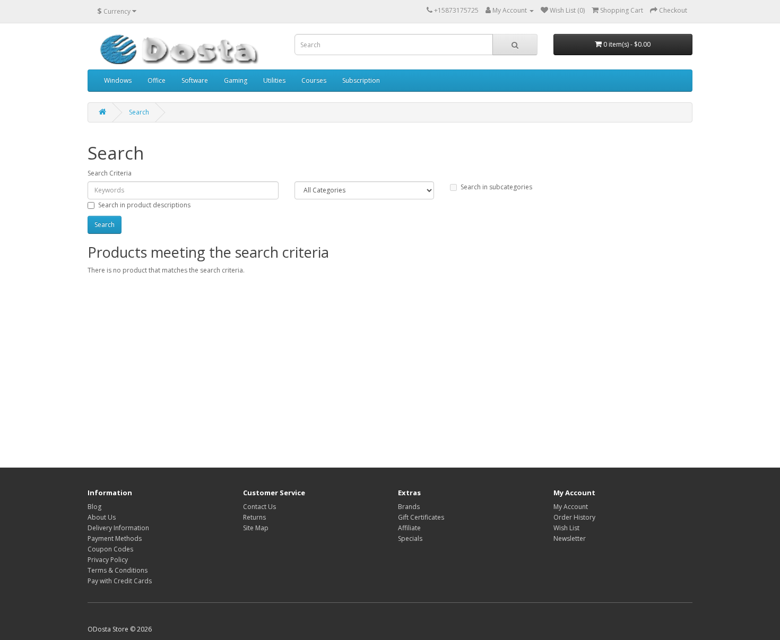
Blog (94, 506)
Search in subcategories (496, 186)
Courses (313, 80)
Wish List (566, 527)
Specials (410, 538)
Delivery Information (118, 527)
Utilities (274, 80)
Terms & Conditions (118, 570)
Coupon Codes (110, 549)
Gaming (235, 80)
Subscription (361, 80)
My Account (570, 506)
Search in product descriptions (144, 204)
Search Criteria (110, 173)
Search (139, 112)
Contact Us (259, 506)
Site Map (255, 527)
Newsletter (569, 538)
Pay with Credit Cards (120, 580)
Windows (118, 80)
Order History (574, 517)
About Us (102, 517)
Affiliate (409, 527)
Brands (409, 506)
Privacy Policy (108, 559)
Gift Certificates (421, 517)
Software (194, 80)
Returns (254, 517)
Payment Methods (115, 538)
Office (157, 80)
